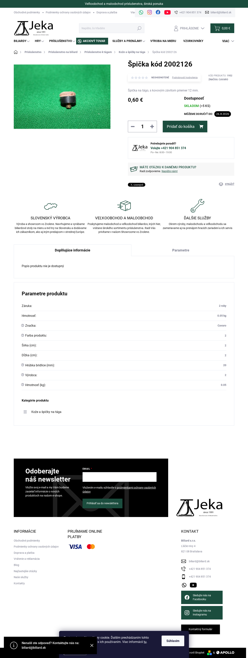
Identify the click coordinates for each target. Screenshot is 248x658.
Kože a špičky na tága (46, 412)
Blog (16, 565)
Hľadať (139, 28)
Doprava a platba (106, 12)
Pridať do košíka (181, 126)
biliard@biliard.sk (199, 561)
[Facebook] (158, 12)
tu (145, 642)
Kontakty (19, 583)
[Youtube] (167, 12)
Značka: (218, 79)
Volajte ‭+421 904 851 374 (168, 148)
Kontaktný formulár (200, 629)
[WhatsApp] (141, 12)
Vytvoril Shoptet (194, 652)
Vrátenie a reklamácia (27, 558)
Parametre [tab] (180, 250)
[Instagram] (149, 12)
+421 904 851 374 (200, 568)
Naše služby (21, 577)
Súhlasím (172, 641)
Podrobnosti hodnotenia (185, 77)
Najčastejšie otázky (25, 571)
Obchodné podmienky (27, 12)
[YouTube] (193, 584)
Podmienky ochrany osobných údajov (68, 12)
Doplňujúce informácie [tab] (72, 250)
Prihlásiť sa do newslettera (102, 503)
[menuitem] (22, 41)
